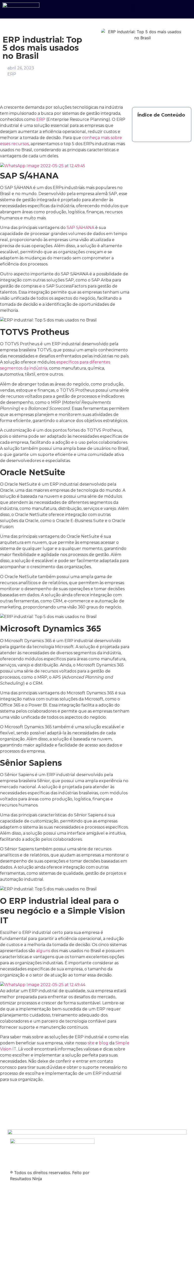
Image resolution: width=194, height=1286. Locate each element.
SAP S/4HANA (80, 227)
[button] (133, 8)
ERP (11, 74)
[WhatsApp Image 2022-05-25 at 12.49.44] (42, 984)
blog (103, 1043)
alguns (43, 950)
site (91, 1043)
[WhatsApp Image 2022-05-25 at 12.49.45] (42, 165)
